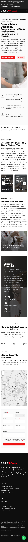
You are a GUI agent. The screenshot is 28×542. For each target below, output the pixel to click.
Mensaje (5, 431)
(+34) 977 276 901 (5, 490)
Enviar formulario (14, 444)
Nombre (5, 412)
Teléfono (17, 418)
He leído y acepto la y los (15, 440)
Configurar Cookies (6, 511)
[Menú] (26, 11)
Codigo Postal (7, 425)
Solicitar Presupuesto (7, 57)
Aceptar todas (4, 6)
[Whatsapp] (24, 538)
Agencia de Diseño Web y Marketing (20, 180)
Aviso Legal (4, 501)
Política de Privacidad (19, 439)
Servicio (17, 412)
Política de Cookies (6, 504)
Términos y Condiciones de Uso (14, 440)
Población (17, 425)
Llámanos (20, 57)
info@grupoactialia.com (7, 492)
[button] (24, 183)
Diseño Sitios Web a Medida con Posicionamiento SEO (7, 181)
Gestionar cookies (15, 6)
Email (4, 418)
